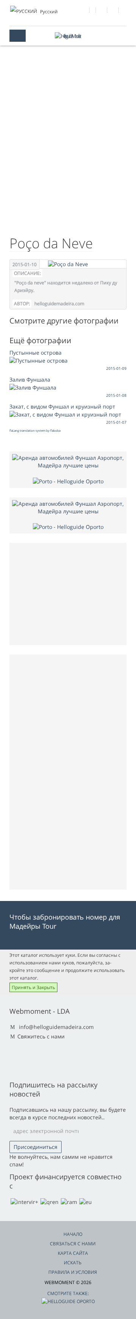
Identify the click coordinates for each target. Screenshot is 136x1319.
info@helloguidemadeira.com (56, 1026)
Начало (72, 1234)
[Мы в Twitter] (101, 11)
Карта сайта (73, 1253)
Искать (73, 1262)
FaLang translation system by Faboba (34, 430)
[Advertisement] (68, 152)
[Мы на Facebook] (84, 11)
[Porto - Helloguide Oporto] (68, 480)
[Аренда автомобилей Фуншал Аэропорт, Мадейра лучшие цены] (68, 461)
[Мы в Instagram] (113, 11)
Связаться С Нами (73, 1243)
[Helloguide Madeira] (68, 36)
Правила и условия (72, 1272)
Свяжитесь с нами (41, 1036)
